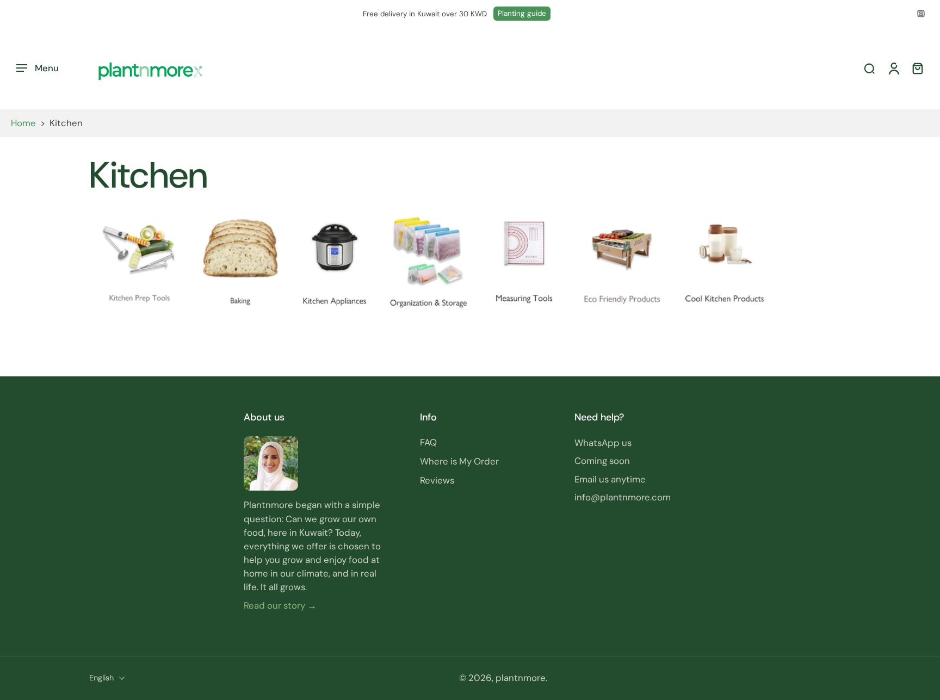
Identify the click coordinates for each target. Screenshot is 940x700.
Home (23, 123)
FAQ (428, 443)
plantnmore (521, 678)
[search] (869, 68)
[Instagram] (921, 13)
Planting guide (522, 13)
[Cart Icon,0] (917, 68)
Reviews (437, 481)
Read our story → (280, 605)
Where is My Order (459, 462)
